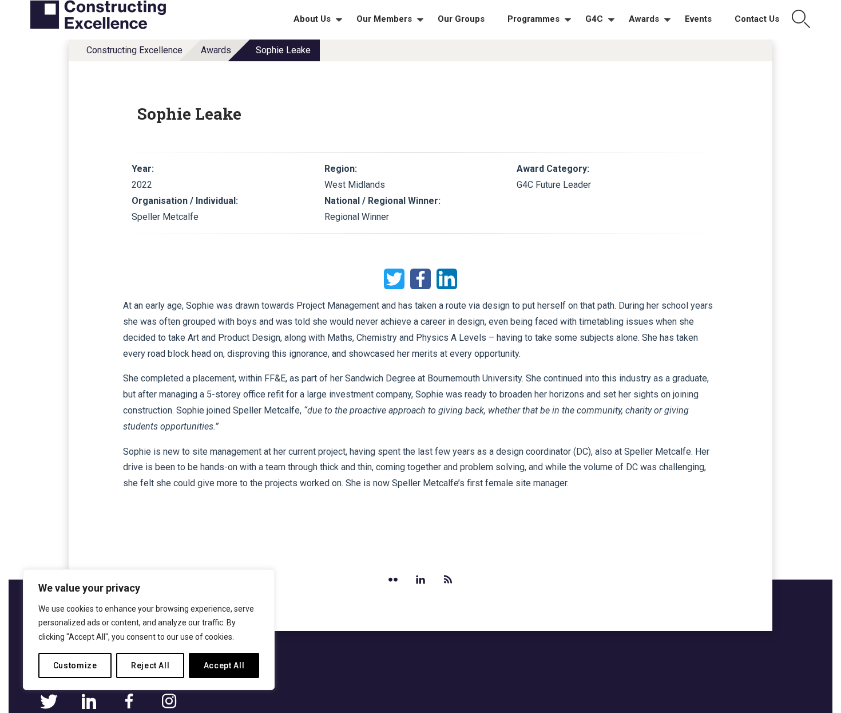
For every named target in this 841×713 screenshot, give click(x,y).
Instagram (169, 701)
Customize (75, 665)
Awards (216, 50)
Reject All (150, 665)
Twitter (394, 279)
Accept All (224, 665)
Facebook (420, 279)
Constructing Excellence (134, 50)
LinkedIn (447, 279)
